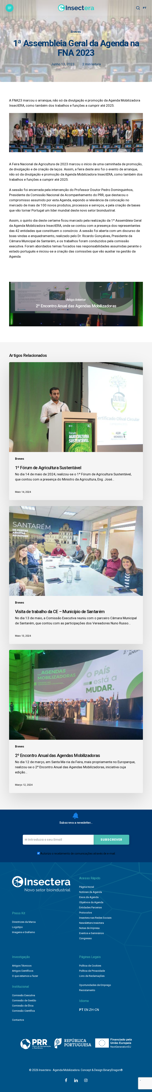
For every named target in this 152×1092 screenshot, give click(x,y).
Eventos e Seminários (91, 933)
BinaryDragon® (113, 1070)
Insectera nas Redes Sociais (95, 917)
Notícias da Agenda (90, 892)
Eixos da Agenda (89, 897)
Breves (76, 32)
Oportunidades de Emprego (95, 985)
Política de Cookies (90, 965)
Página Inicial (86, 886)
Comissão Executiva (23, 995)
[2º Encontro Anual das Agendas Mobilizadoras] (76, 304)
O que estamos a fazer (25, 975)
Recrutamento (87, 990)
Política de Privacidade (92, 970)
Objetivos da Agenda (91, 902)
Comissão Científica (23, 1010)
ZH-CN (94, 1010)
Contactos (18, 1019)
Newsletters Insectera (91, 922)
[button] (9, 8)
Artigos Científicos (22, 970)
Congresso (85, 938)
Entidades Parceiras (90, 907)
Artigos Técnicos (21, 965)
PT (144, 8)
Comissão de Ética (22, 1005)
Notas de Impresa (89, 928)
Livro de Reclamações (91, 975)
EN (86, 1010)
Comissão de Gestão (24, 1000)
